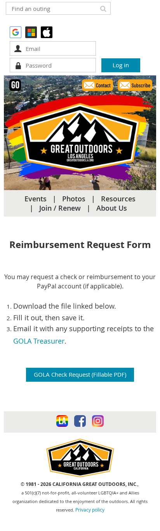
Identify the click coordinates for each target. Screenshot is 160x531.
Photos (73, 198)
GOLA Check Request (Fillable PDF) (80, 374)
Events (35, 198)
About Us (111, 208)
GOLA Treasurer (38, 341)
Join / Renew (60, 208)
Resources (118, 198)
